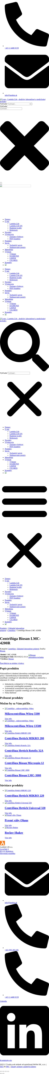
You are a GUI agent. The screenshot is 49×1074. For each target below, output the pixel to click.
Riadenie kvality (16, 228)
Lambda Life (14, 224)
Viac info (8, 719)
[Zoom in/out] (1, 1071)
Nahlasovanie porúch (17, 247)
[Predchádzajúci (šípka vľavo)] (1, 1073)
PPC (8, 1067)
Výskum (8, 252)
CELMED (13, 260)
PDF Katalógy (15, 239)
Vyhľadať (3, 104)
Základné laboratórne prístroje (28, 649)
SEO (2, 1067)
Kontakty (8, 263)
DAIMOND (14, 256)
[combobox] (11, 108)
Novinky (8, 232)
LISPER (13, 258)
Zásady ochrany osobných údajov (23, 1067)
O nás (7, 221)
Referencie (14, 230)
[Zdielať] (6, 1071)
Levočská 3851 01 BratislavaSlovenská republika (7, 851)
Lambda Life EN (16, 226)
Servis (7, 243)
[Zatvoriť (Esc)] (8, 1071)
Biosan (2, 651)
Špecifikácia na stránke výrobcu (12, 663)
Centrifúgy (11, 630)
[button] (24, 347)
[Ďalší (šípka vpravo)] (3, 1073)
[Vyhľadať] (31, 104)
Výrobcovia (9, 234)
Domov (7, 219)
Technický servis (16, 245)
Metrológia (9, 250)
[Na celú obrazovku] (3, 1071)
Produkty (8, 241)
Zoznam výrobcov (16, 237)
